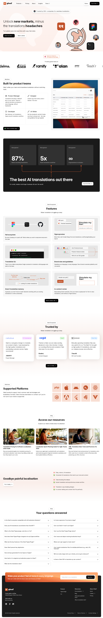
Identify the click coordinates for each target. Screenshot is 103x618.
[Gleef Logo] (8, 3)
